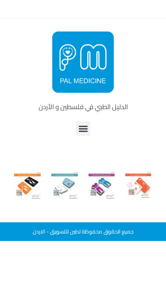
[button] (83, 128)
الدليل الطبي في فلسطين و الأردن (83, 106)
